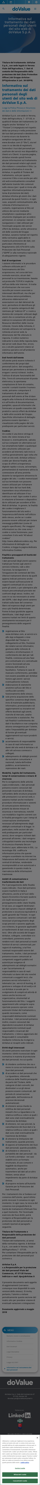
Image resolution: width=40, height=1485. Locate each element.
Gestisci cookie (20, 1468)
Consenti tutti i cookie (20, 1481)
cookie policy (24, 1462)
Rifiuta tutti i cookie (20, 1474)
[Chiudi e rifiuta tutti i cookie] (37, 1437)
